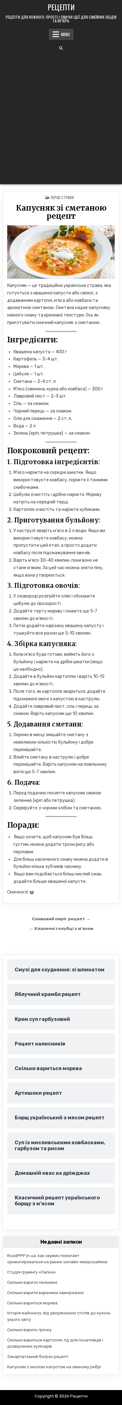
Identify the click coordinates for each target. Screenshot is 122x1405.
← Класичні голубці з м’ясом (61, 928)
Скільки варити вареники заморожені (45, 1292)
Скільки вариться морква (32, 1303)
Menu (65, 34)
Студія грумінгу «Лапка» (31, 1272)
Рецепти (61, 6)
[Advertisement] (61, 117)
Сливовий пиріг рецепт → (61, 918)
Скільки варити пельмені (32, 1282)
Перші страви (62, 197)
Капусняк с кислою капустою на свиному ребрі (54, 1367)
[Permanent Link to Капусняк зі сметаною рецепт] (61, 252)
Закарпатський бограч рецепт (38, 1356)
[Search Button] (61, 48)
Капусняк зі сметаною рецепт (61, 212)
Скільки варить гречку (29, 1329)
